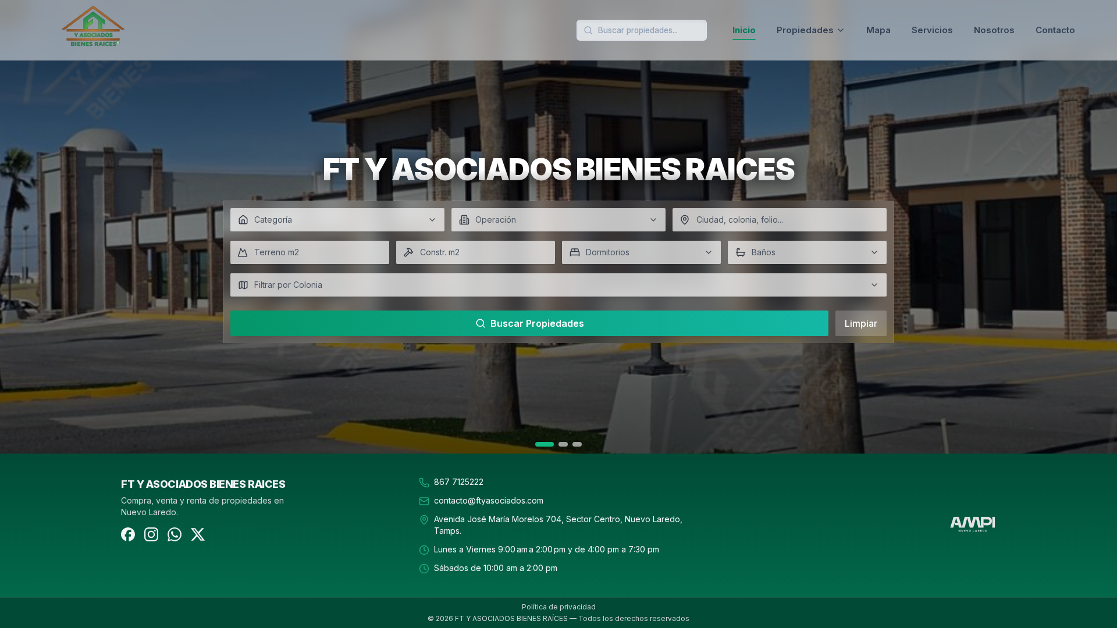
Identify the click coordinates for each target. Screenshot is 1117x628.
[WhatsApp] (175, 534)
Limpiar (861, 323)
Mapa (878, 29)
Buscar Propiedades (537, 323)
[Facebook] (128, 534)
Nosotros (994, 29)
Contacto (1055, 29)
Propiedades (805, 29)
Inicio (744, 29)
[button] (337, 219)
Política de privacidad (559, 606)
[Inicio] (135, 30)
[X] (198, 534)
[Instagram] (151, 534)
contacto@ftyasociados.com (488, 500)
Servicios (932, 29)
